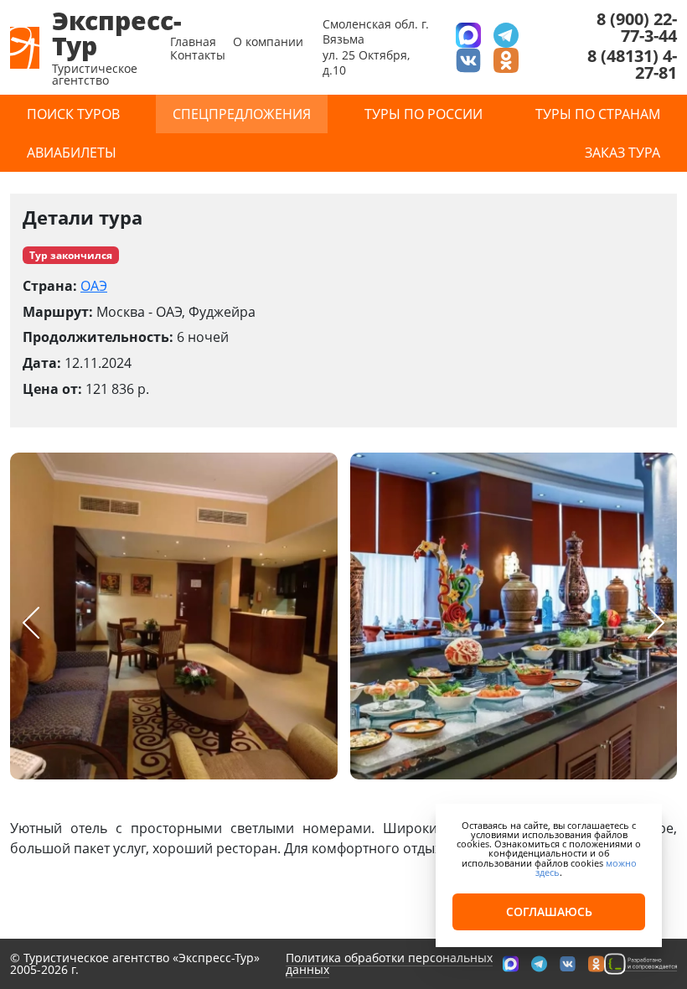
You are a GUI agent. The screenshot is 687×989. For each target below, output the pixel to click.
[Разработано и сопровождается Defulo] (640, 963)
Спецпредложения (242, 114)
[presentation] (31, 623)
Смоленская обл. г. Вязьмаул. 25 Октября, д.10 (376, 47)
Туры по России (423, 114)
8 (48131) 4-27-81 (632, 64)
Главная (193, 41)
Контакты (197, 55)
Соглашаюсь (549, 911)
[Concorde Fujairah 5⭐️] (174, 616)
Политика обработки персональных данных (389, 963)
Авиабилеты (71, 152)
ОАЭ (93, 286)
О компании (268, 41)
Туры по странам (597, 114)
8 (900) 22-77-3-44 (637, 27)
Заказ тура (622, 152)
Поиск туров (73, 114)
